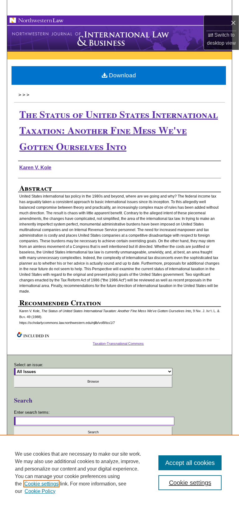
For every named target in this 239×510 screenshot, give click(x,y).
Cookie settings (41, 483)
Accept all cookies (190, 462)
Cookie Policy (40, 491)
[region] (119, 472)
